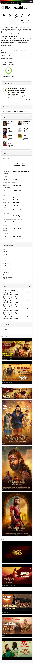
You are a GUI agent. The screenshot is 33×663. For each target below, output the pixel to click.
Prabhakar (25, 128)
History (12, 48)
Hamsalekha (16, 198)
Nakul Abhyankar (18, 200)
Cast (4, 117)
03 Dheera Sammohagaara (11, 309)
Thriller (17, 48)
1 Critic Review (7, 83)
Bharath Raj (16, 216)
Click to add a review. (21, 111)
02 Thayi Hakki (7, 301)
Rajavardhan (14, 36)
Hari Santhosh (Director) (12, 39)
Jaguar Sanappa (17, 236)
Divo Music (16, 202)
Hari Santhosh (17, 161)
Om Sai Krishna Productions (21, 171)
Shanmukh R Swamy (19, 165)
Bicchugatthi (14, 7)
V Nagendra (16, 222)
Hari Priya (7, 36)
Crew (4, 153)
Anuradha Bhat (15, 314)
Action (8, 48)
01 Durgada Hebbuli (9, 293)
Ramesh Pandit (9, 136)
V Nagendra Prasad (18, 210)
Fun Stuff (6, 325)
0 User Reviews (7, 107)
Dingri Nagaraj (9, 129)
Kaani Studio (17, 228)
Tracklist (5, 286)
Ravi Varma (16, 238)
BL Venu (15, 179)
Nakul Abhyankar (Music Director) (17, 42)
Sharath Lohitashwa (25, 136)
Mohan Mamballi (18, 164)
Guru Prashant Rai (18, 185)
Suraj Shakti (16, 205)
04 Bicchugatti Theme (9, 317)
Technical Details (8, 245)
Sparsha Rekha (9, 142)
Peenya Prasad (17, 190)
